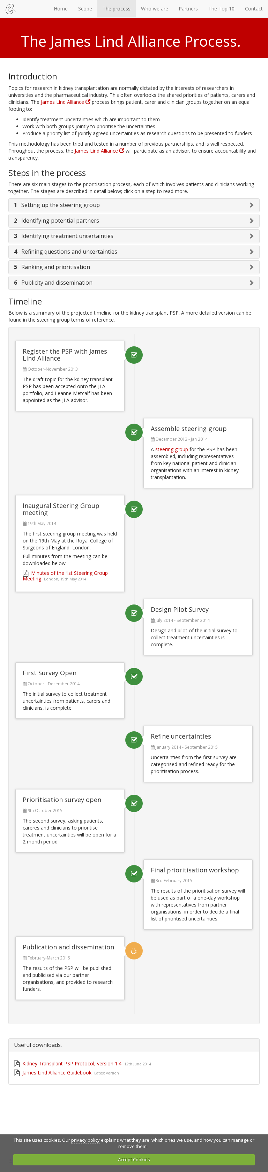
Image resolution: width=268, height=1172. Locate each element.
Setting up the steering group (57, 205)
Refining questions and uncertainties (65, 251)
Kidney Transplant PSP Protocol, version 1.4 (86, 1063)
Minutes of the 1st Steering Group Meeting (65, 576)
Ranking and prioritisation (52, 267)
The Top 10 (221, 8)
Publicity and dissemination (53, 282)
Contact (254, 8)
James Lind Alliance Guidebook (70, 1072)
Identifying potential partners (56, 220)
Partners (188, 8)
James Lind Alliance (63, 102)
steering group (171, 449)
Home (61, 8)
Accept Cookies (134, 1159)
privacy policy (85, 1140)
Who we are (154, 8)
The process (117, 8)
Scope (85, 8)
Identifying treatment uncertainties (63, 236)
